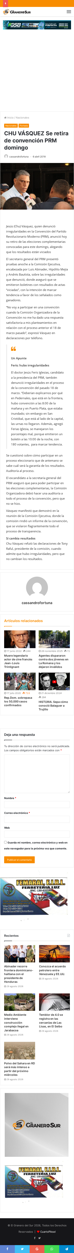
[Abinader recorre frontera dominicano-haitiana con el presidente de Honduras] (19, 953)
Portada (24, 125)
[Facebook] (34, 1238)
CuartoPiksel (48, 1231)
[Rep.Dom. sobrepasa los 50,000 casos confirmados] (20, 681)
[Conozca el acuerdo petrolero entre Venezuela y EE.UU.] (54, 953)
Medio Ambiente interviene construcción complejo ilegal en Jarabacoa (16, 1022)
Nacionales (22, 117)
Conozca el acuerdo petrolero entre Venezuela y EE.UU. (52, 970)
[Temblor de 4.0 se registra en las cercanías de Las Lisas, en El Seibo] (54, 1002)
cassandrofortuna (19, 156)
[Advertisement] (37, 72)
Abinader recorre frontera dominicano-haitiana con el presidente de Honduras (18, 974)
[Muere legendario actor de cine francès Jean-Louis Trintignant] (20, 639)
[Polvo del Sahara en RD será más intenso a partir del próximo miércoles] (19, 1050)
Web (7, 827)
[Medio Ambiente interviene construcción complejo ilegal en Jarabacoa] (19, 1002)
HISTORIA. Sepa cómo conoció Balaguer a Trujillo (53, 705)
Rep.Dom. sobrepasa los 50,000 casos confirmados (18, 701)
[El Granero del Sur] (17, 11)
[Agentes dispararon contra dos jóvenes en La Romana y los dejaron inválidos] (54, 639)
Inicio (10, 117)
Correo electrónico (17, 812)
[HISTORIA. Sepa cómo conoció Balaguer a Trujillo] (54, 681)
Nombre (10, 798)
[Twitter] (39, 1238)
